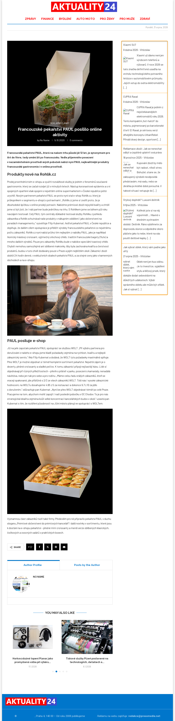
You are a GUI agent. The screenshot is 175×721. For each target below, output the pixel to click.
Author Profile (33, 565)
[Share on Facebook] (39, 547)
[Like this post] (31, 547)
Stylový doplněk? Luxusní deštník (141, 199)
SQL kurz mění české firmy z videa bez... (87, 658)
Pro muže (127, 18)
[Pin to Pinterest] (55, 547)
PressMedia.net (26, 716)
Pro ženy (107, 18)
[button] (12, 646)
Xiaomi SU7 (129, 44)
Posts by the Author (87, 565)
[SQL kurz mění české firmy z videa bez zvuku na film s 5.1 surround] (87, 637)
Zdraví (145, 18)
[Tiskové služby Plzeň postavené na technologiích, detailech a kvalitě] (32, 637)
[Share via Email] (64, 547)
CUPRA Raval (130, 96)
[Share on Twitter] (47, 547)
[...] (125, 87)
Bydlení (65, 18)
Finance (47, 18)
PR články (91, 716)
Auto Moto (85, 18)
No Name (44, 140)
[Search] (162, 7)
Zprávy (30, 18)
